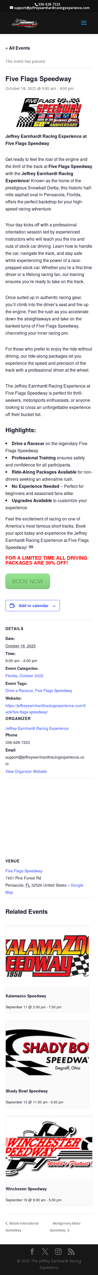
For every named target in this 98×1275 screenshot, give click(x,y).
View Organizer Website (26, 771)
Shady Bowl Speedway (27, 1091)
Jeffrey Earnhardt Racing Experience (37, 728)
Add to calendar (33, 605)
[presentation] (47, 957)
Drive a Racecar (19, 690)
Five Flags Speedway (53, 690)
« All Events (17, 48)
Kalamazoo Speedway (26, 995)
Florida (11, 675)
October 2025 (31, 675)
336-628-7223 (49, 4)
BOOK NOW (27, 581)
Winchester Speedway (26, 1188)
